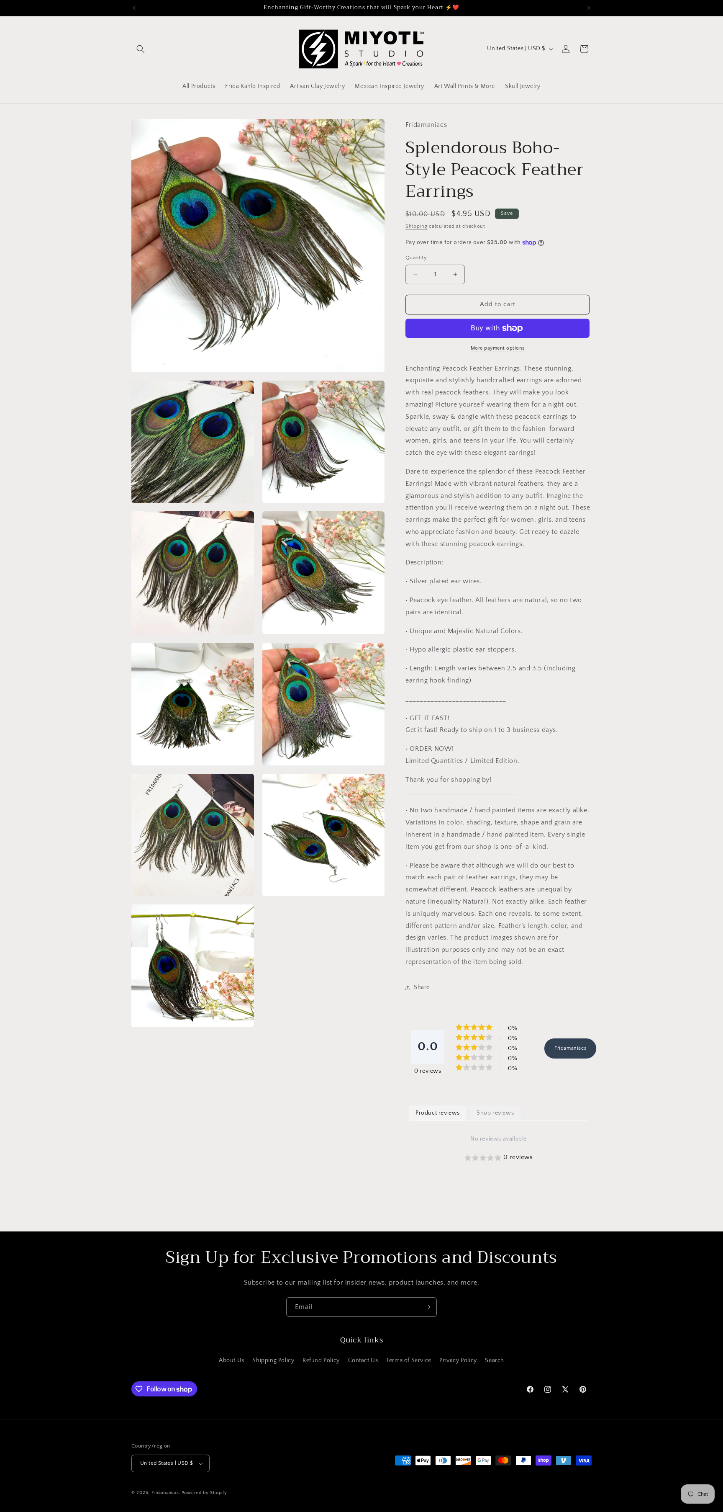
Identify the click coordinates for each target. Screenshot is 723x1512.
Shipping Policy (273, 1360)
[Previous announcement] (134, 8)
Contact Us (363, 1360)
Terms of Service (408, 1360)
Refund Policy (321, 1360)
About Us (231, 1360)
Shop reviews (495, 1113)
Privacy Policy (458, 1360)
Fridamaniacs (570, 1048)
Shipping (416, 226)
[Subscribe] (427, 1307)
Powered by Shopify (204, 1492)
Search (494, 1360)
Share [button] (422, 987)
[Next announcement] (588, 8)
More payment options (498, 348)
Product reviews (437, 1113)
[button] (140, 49)
